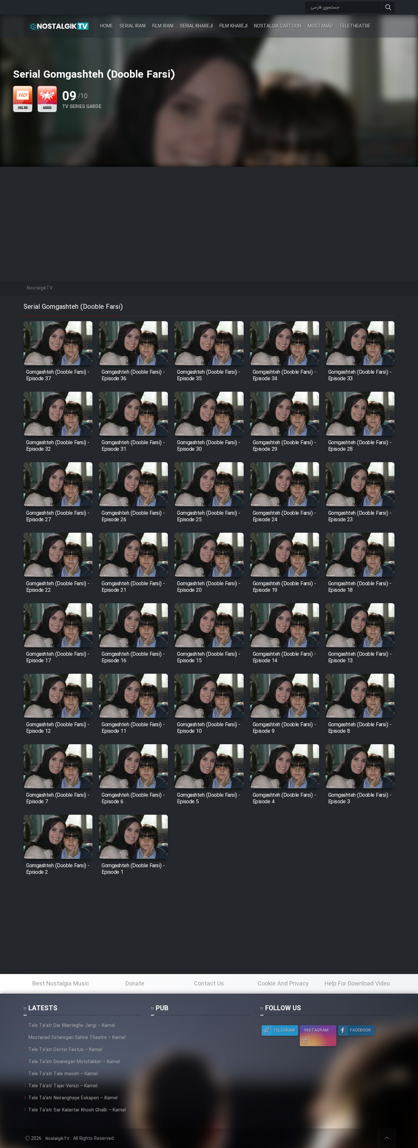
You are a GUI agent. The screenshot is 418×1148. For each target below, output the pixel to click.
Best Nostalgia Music (60, 983)
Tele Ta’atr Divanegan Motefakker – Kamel (74, 1061)
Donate (134, 983)
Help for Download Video (357, 983)
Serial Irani (133, 26)
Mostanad (320, 26)
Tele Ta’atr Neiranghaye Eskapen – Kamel (73, 1098)
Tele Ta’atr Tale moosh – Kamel (63, 1073)
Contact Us (209, 983)
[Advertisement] (209, 212)
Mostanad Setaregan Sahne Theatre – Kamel (76, 1037)
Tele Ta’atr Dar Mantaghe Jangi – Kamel (71, 1025)
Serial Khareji (196, 26)
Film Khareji (233, 26)
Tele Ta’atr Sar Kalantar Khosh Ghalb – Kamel (77, 1110)
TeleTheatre (354, 26)
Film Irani (162, 26)
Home (106, 26)
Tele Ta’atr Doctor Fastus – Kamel (65, 1049)
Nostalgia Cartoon (277, 26)
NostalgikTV (57, 1138)
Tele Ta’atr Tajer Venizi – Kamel (62, 1086)
